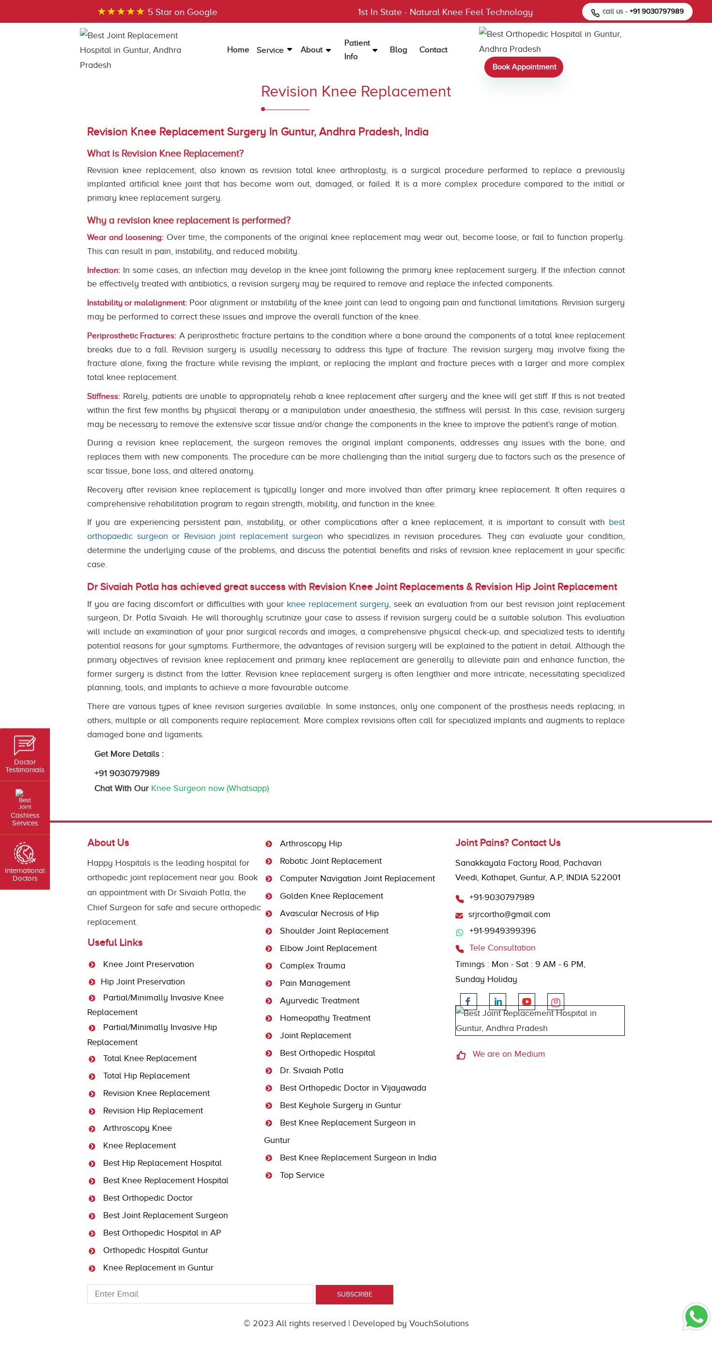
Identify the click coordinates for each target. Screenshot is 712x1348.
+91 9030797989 (127, 773)
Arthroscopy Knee (136, 1128)
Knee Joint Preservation (147, 964)
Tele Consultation (502, 947)
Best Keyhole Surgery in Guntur (339, 1105)
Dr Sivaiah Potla (199, 892)
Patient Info (357, 50)
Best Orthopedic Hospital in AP (161, 1232)
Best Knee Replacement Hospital (165, 1180)
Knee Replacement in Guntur (157, 1267)
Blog (398, 49)
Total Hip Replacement (145, 1075)
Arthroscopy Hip (310, 843)
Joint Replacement (314, 1035)
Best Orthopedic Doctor (147, 1198)
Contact (433, 49)
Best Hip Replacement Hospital (161, 1163)
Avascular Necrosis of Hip (328, 913)
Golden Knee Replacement (330, 896)
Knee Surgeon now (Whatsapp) (210, 788)
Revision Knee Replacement (155, 1093)
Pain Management (314, 983)
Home (238, 49)
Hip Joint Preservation (143, 981)
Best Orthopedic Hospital (326, 1053)
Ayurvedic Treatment (318, 1000)
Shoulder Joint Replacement (333, 931)
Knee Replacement (138, 1145)
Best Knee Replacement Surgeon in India (357, 1157)
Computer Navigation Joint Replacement (356, 878)
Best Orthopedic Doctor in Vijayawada (352, 1088)
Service (271, 50)
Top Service (301, 1175)
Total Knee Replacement (149, 1058)
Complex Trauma (311, 965)
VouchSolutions (439, 1323)
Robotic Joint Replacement (330, 861)
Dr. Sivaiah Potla (310, 1070)
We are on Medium (509, 1054)
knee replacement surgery (338, 604)
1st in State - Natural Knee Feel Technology (445, 12)
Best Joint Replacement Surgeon (164, 1215)
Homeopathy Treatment (324, 1018)
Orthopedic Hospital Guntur (154, 1250)
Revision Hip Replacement (152, 1110)
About (313, 49)
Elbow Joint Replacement (327, 948)
